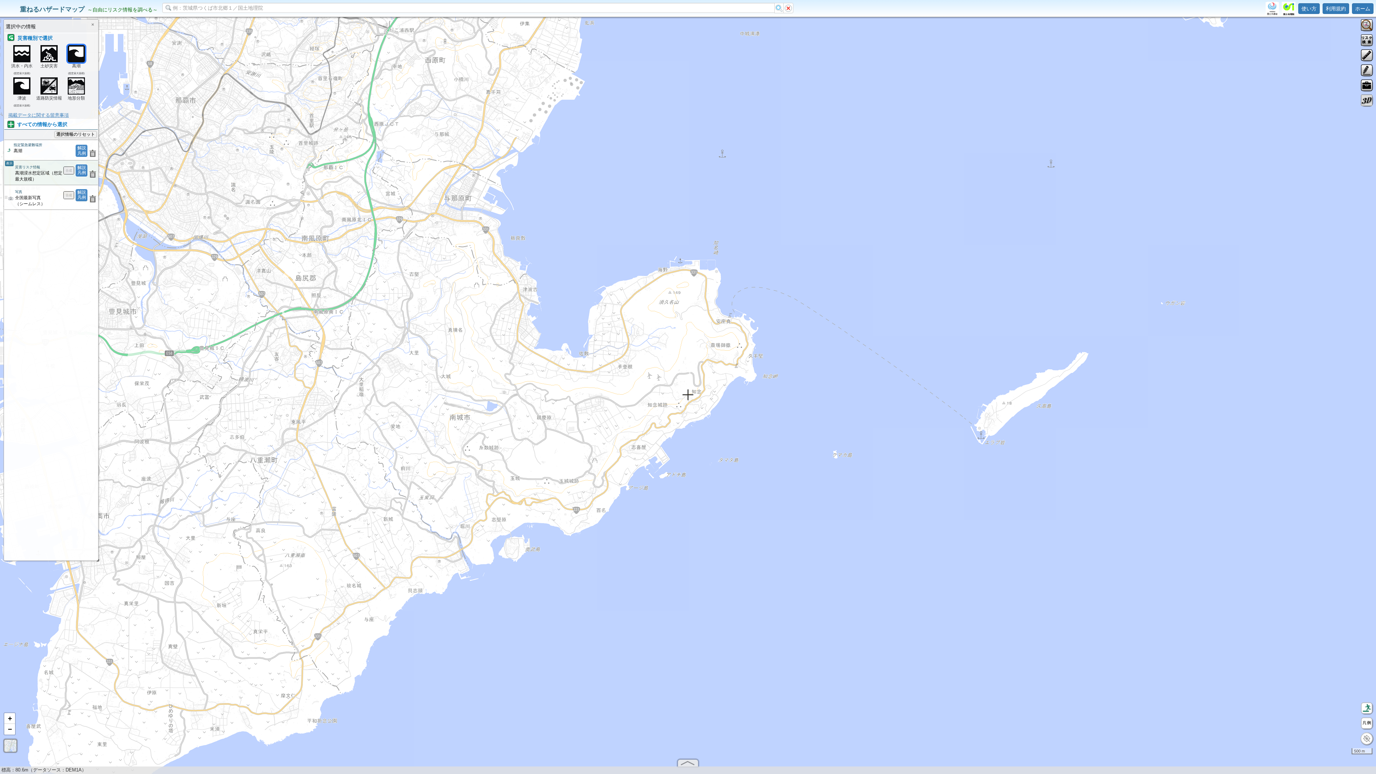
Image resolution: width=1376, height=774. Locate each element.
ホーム (1362, 8)
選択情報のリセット (75, 134)
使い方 (1309, 8)
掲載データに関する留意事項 (38, 115)
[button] (9, 718)
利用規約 (1336, 8)
